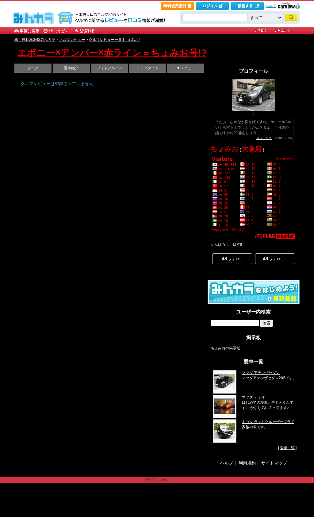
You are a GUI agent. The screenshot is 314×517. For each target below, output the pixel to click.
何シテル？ (264, 138)
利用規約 (247, 463)
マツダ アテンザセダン (261, 373)
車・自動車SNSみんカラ (34, 39)
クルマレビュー (72, 39)
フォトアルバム (109, 68)
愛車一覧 (287, 448)
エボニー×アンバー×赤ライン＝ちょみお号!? (112, 53)
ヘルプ (271, 6)
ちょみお (225, 149)
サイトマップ (274, 463)
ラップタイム (147, 68)
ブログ (32, 68)
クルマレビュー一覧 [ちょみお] (114, 39)
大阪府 (252, 149)
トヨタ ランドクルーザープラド (268, 422)
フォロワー (275, 258)
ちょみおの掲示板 (225, 348)
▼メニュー (186, 68)
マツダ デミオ (253, 397)
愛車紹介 (71, 68)
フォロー (232, 258)
